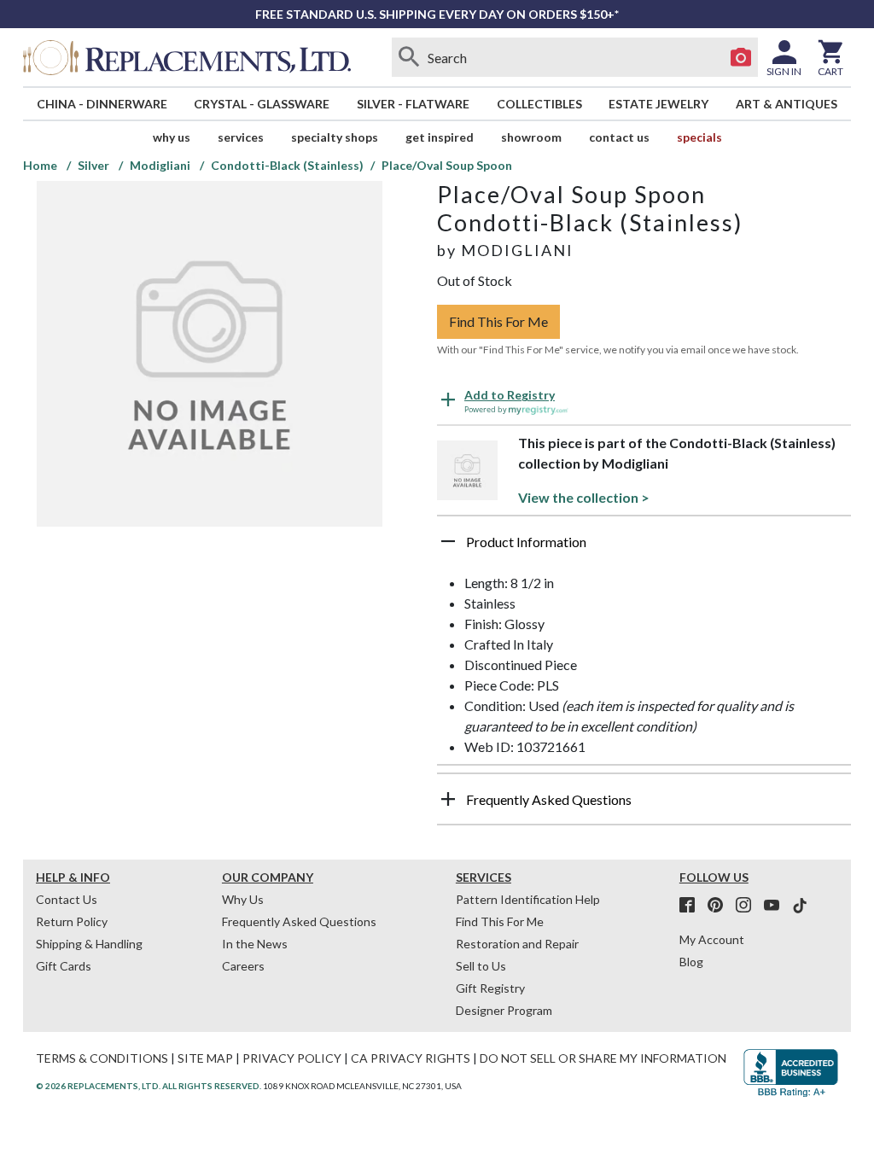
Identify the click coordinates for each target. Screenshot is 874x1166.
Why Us (243, 899)
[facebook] (692, 905)
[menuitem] (102, 104)
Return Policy (72, 921)
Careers (243, 966)
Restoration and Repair (517, 943)
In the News (255, 943)
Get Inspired (439, 137)
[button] (644, 548)
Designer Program (504, 1010)
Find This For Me (498, 321)
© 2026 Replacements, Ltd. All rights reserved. (148, 1086)
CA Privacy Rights (410, 1058)
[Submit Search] (409, 57)
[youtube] (777, 905)
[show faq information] (448, 799)
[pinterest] (720, 905)
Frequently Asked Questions (299, 921)
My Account (711, 939)
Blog (691, 961)
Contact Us (619, 137)
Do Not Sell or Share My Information (603, 1058)
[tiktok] (799, 905)
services (241, 137)
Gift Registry (490, 988)
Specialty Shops (334, 137)
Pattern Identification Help (528, 899)
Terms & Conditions (102, 1058)
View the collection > (584, 497)
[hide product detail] (448, 541)
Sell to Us (481, 966)
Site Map (205, 1058)
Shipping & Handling (89, 943)
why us (171, 137)
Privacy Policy (291, 1058)
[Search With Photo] (741, 57)
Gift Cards (63, 966)
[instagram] (748, 905)
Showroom (531, 137)
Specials (699, 137)
